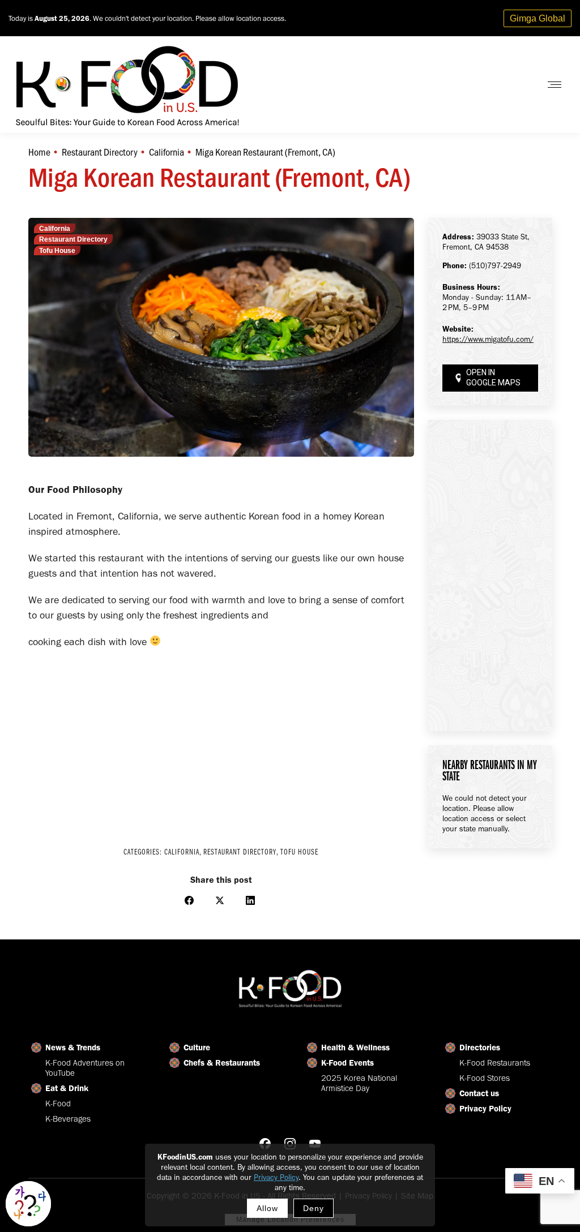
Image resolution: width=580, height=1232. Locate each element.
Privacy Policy (276, 1177)
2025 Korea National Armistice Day (359, 1083)
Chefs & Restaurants (222, 1063)
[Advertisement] (221, 740)
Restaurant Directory (73, 239)
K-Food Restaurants (494, 1063)
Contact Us (502, 84)
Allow (267, 1208)
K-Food (58, 1103)
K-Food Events (347, 1063)
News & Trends (72, 1047)
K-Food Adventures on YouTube (85, 1068)
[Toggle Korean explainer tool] (28, 1203)
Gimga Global (537, 18)
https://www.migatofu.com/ (488, 339)
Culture (197, 1047)
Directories (479, 1047)
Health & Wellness (355, 1047)
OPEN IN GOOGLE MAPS (493, 378)
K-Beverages (68, 1119)
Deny (313, 1208)
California (54, 229)
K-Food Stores (484, 1078)
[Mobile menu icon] (554, 85)
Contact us (479, 1093)
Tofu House (57, 251)
